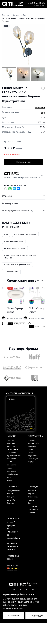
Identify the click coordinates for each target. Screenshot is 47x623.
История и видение (32, 492)
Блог (29, 503)
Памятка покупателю (32, 454)
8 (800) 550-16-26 (12, 527)
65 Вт (9, 324)
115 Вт (20, 324)
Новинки (10, 440)
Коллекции (11, 443)
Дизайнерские (12, 474)
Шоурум (31, 462)
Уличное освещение (11, 469)
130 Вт (42, 326)
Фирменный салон (13, 557)
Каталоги (10, 494)
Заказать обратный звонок (12, 546)
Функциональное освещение (13, 457)
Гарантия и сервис (32, 447)
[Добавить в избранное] (43, 88)
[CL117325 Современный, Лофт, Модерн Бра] (38, 74)
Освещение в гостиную (14, 248)
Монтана (40, 107)
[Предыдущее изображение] (5, 45)
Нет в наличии (23, 162)
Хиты (9, 477)
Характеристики (10, 203)
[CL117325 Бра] (9, 74)
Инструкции (32, 506)
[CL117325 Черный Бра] (24, 74)
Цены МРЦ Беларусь (11, 501)
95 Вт (29, 326)
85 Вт (14, 324)
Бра (43, 112)
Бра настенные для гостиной (17, 264)
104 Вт (36, 326)
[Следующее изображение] (41, 45)
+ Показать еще (11, 271)
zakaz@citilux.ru (13, 538)
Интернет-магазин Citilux (33, 441)
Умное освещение (11, 463)
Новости (31, 500)
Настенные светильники (25, 234)
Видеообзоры (33, 497)
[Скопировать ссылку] (5, 188)
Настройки (13, 615)
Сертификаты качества (33, 510)
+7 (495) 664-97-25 (13, 533)
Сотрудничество (13, 491)
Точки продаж (33, 459)
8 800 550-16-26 (36, 2)
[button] (23, 45)
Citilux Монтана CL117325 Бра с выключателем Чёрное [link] (23, 19)
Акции (9, 480)
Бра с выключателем (13, 241)
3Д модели (11, 497)
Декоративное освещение (12, 451)
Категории (11, 446)
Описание (7, 195)
